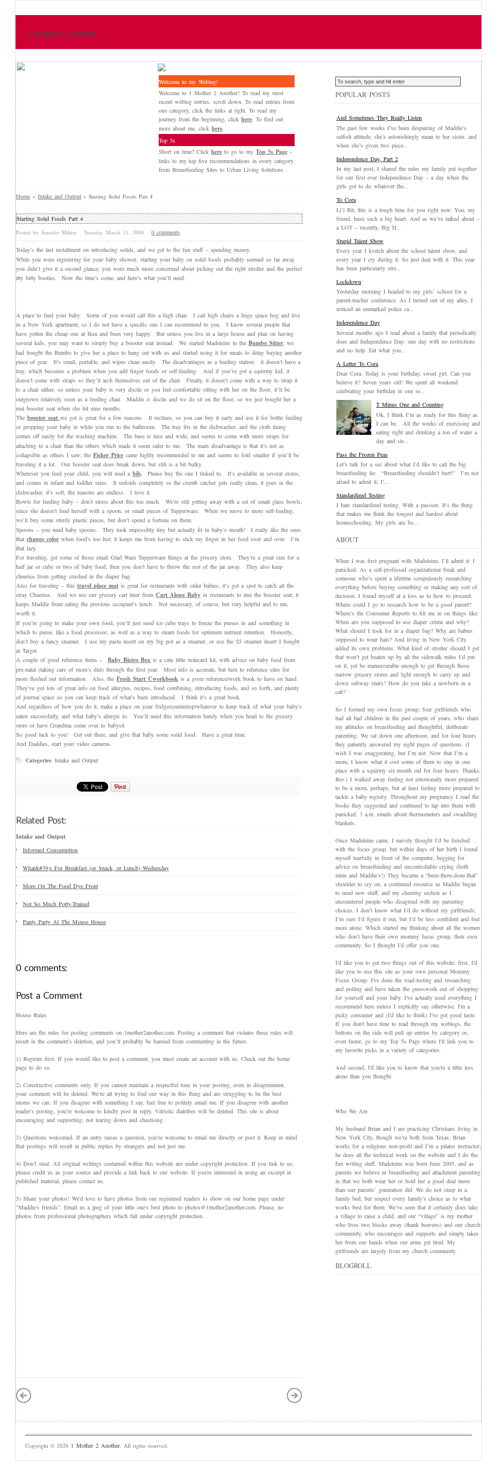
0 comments (165, 232)
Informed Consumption (50, 850)
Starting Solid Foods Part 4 (50, 218)
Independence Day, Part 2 (367, 159)
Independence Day (358, 322)
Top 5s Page (271, 152)
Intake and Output (59, 196)
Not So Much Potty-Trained (56, 904)
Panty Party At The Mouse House (64, 922)
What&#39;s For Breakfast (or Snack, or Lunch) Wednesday (96, 868)
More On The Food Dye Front (60, 886)
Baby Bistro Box (129, 660)
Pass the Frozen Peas (362, 454)
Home (23, 196)
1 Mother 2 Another (62, 34)
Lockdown (348, 281)
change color (43, 539)
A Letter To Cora (357, 363)
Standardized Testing (360, 495)
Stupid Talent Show (359, 241)
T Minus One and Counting (410, 404)
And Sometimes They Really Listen (379, 117)
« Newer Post (24, 1395)
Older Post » (294, 1395)
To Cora (346, 199)
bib (137, 473)
